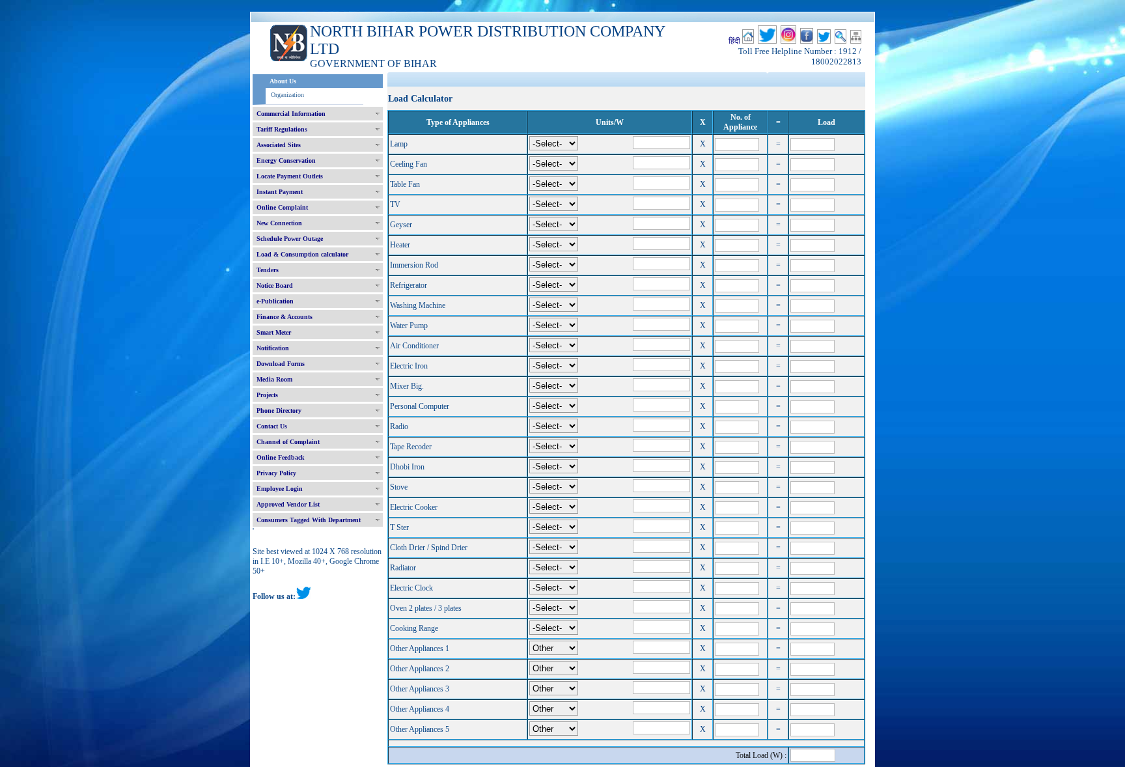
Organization (287, 94)
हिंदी (734, 41)
